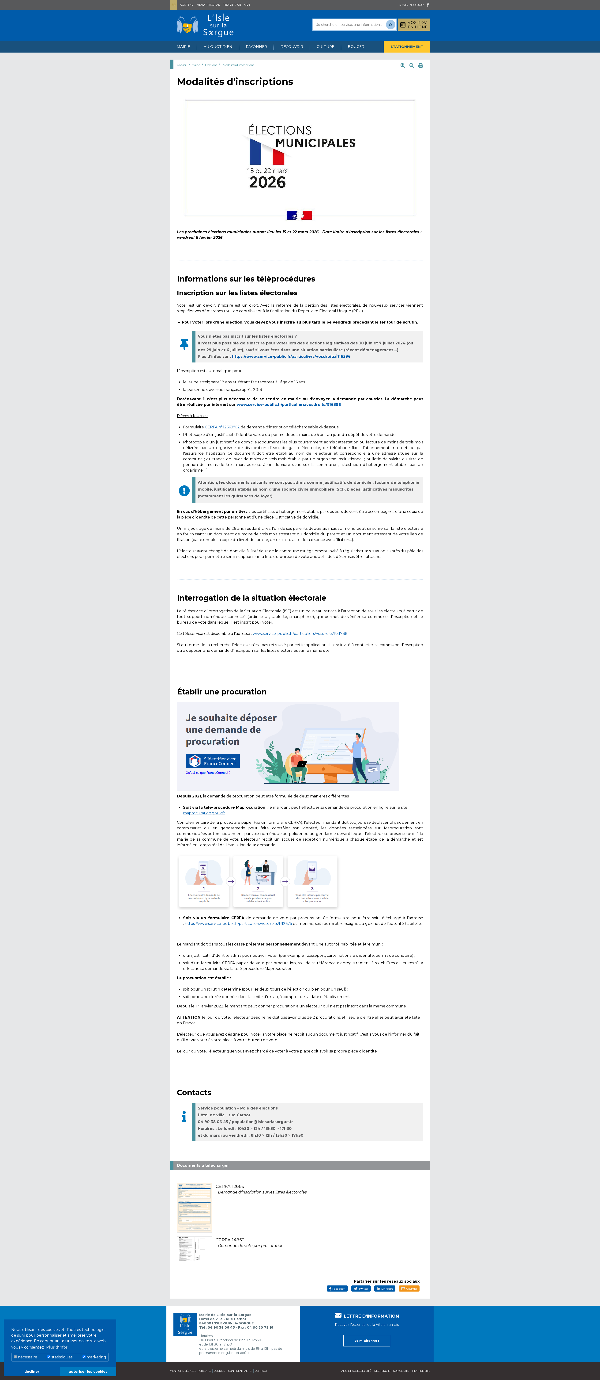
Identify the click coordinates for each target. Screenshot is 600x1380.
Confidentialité (239, 1370)
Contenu (187, 4)
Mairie (183, 46)
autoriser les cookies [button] (88, 1371)
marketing (96, 1357)
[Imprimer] (420, 66)
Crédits (204, 1370)
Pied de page (232, 4)
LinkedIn (387, 1288)
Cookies (219, 1370)
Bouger (356, 46)
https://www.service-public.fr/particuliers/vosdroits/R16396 (291, 356)
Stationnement (406, 46)
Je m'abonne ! (367, 1340)
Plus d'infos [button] (57, 1347)
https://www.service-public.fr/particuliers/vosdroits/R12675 (238, 923)
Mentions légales (183, 1370)
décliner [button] (31, 1371)
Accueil (182, 65)
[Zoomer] (403, 66)
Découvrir (292, 46)
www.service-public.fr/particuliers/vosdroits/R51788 (300, 633)
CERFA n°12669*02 (222, 427)
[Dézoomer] (411, 66)
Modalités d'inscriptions (238, 65)
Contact (261, 1370)
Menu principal (208, 4)
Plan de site (421, 1370)
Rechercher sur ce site (391, 1370)
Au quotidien (218, 46)
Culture (325, 46)
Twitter (363, 1288)
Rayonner (256, 46)
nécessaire (27, 1357)
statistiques (61, 1357)
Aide (247, 4)
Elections (211, 65)
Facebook (338, 1288)
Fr (174, 5)
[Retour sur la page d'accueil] (205, 25)
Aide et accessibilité (356, 1370)
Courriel (411, 1288)
